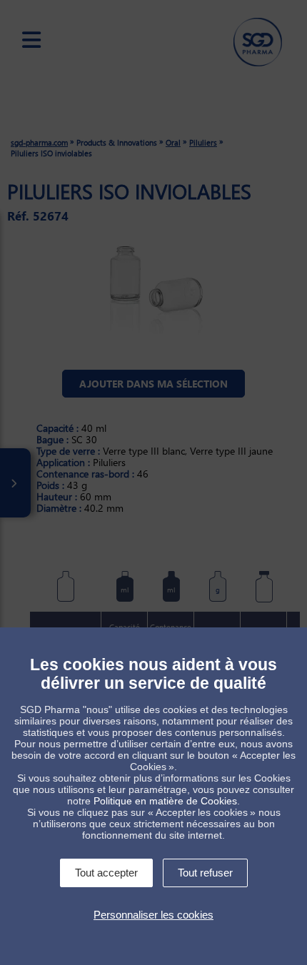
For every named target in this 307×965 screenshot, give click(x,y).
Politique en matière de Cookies (165, 801)
